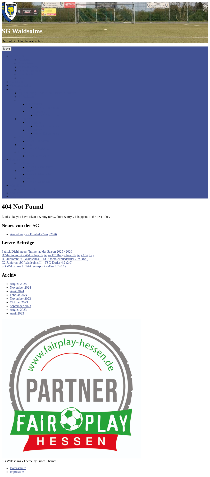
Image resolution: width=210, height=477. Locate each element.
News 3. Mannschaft (39, 181)
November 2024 (20, 287)
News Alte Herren (30, 189)
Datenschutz (18, 468)
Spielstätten (25, 63)
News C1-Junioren (46, 107)
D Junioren (25, 119)
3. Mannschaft (27, 178)
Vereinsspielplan (20, 85)
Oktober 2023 (19, 302)
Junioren (15, 89)
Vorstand (24, 59)
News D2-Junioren (46, 133)
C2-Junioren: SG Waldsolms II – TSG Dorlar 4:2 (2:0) (37, 262)
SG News (16, 82)
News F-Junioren (37, 148)
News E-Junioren (37, 141)
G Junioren (25, 152)
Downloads (25, 74)
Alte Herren (17, 185)
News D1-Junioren (46, 126)
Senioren (15, 159)
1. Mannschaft (27, 163)
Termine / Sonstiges (30, 70)
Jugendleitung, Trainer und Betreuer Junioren (47, 93)
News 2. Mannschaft (39, 174)
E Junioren (25, 137)
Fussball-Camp (28, 67)
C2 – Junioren (35, 111)
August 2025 (18, 284)
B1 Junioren (26, 96)
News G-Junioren (37, 156)
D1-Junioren (34, 122)
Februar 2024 (18, 295)
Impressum (17, 472)
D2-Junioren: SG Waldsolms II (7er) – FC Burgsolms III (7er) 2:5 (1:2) (48, 255)
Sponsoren (17, 193)
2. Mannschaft (27, 170)
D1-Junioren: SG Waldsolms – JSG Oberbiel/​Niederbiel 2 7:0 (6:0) (45, 259)
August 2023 (18, 309)
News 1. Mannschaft (39, 167)
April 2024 (17, 291)
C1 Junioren (34, 104)
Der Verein (17, 56)
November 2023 (20, 298)
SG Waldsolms (22, 31)
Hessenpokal (18, 196)
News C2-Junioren (46, 115)
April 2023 (17, 313)
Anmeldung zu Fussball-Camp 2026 (33, 234)
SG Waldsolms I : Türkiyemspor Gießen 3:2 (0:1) (34, 266)
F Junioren (25, 144)
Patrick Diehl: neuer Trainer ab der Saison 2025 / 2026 (37, 251)
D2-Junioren (34, 130)
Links (21, 78)
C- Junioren (25, 100)
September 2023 (20, 306)
